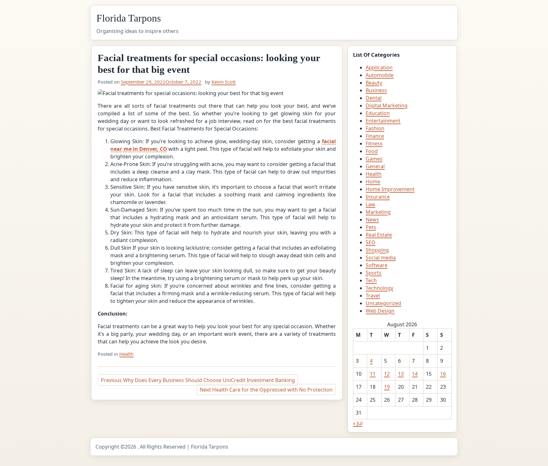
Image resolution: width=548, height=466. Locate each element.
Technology (379, 287)
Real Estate (379, 234)
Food (372, 151)
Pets (371, 227)
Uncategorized (383, 303)
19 (387, 386)
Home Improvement (390, 189)
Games (374, 158)
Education (378, 113)
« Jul (357, 423)
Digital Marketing (387, 105)
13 (401, 373)
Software (377, 265)
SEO (370, 242)
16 (443, 373)
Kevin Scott (224, 82)
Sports (374, 272)
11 (372, 373)
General (375, 166)
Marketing (378, 211)
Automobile (380, 75)
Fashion (375, 128)
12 (387, 373)
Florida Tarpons (128, 18)
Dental (374, 97)
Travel (373, 295)
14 (415, 373)
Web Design (380, 310)
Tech (371, 280)
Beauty (374, 82)
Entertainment (383, 120)
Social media (381, 257)
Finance (375, 135)
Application (379, 67)
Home (373, 181)
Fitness (374, 143)
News (372, 219)
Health (126, 354)
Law (370, 204)
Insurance (378, 196)
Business (376, 90)
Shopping (377, 249)
